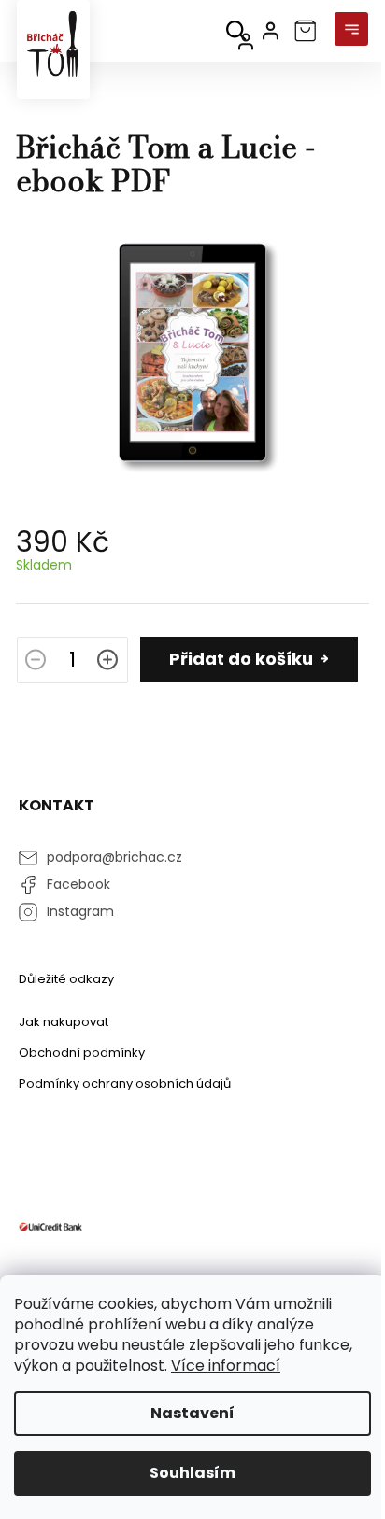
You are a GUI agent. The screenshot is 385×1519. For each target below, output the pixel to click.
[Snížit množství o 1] (35, 662)
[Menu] (351, 30)
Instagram (80, 911)
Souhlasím (192, 1473)
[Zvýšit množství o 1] (107, 662)
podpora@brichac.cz (114, 857)
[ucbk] (50, 1226)
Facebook (78, 884)
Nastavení (192, 1413)
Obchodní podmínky (82, 1053)
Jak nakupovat (63, 1022)
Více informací (225, 1365)
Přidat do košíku (241, 658)
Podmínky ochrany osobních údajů (125, 1083)
